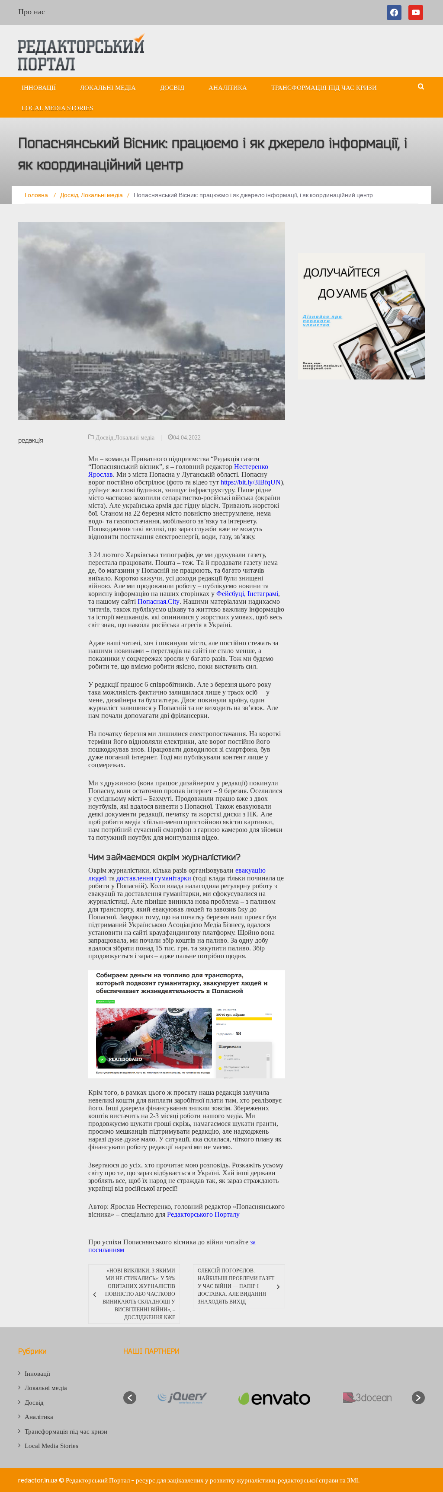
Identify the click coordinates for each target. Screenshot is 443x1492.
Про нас (31, 11)
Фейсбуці (230, 593)
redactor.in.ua (38, 1480)
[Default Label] (415, 12)
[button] (129, 1397)
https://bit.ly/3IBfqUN (251, 482)
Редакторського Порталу (203, 1214)
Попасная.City (159, 601)
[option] (182, 1397)
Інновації (39, 87)
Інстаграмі (262, 593)
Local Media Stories (57, 108)
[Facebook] (396, 12)
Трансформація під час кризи (324, 87)
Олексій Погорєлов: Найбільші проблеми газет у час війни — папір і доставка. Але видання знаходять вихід (236, 1286)
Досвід (172, 87)
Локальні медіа (108, 87)
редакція (30, 440)
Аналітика (228, 87)
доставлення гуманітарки (153, 878)
